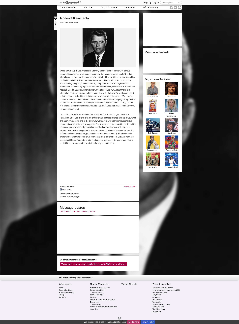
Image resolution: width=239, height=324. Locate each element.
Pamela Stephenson (171, 115)
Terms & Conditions (65, 290)
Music (87, 7)
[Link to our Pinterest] (179, 8)
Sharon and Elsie (158, 307)
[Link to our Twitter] (175, 8)
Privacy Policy (148, 322)
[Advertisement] (29, 56)
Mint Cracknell (157, 300)
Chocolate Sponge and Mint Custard (102, 300)
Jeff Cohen (156, 297)
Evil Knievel (152, 133)
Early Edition (156, 295)
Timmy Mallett (172, 150)
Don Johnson (94, 302)
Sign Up (147, 2)
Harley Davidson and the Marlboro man (103, 307)
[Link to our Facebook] (171, 8)
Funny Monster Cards (159, 292)
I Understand (133, 322)
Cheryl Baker (153, 96)
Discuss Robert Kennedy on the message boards (77, 211)
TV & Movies (66, 7)
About (61, 288)
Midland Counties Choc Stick (100, 288)
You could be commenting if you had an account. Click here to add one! (93, 264)
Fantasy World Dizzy (97, 290)
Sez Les (93, 297)
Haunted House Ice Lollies (161, 304)
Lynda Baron (156, 311)
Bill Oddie (171, 96)
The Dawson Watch (96, 292)
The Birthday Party (158, 309)
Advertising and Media (66, 292)
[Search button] (179, 2)
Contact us (62, 297)
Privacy (61, 295)
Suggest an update (130, 186)
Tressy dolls (156, 302)
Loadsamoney (152, 150)
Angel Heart (94, 309)
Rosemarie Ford (171, 167)
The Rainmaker (95, 304)
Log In (156, 2)
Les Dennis (153, 167)
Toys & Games (108, 7)
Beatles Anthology (96, 295)
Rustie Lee (172, 133)
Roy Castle (153, 114)
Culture (129, 7)
